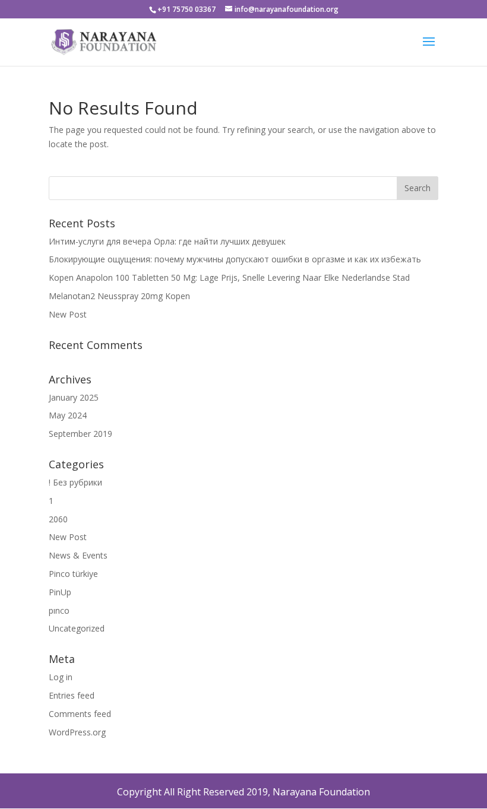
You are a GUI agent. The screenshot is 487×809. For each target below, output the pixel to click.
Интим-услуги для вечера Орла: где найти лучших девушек (167, 241)
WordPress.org (77, 732)
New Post (68, 314)
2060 (58, 519)
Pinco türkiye (73, 573)
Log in (60, 677)
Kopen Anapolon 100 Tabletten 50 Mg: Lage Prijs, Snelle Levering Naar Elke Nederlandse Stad (229, 277)
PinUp (60, 592)
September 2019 (80, 433)
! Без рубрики (75, 482)
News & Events (78, 555)
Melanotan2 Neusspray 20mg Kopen (119, 296)
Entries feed (71, 695)
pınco (59, 610)
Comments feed (80, 713)
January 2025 (74, 397)
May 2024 (68, 415)
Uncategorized (77, 628)
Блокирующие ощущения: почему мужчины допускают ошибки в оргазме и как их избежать (235, 259)
